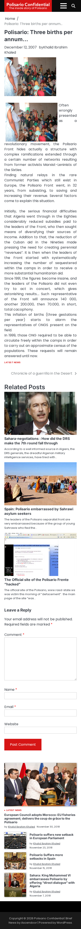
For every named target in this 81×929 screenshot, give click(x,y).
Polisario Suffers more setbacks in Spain (46, 856)
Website (11, 724)
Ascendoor (29, 922)
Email (10, 706)
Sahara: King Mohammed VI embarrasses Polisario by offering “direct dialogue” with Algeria (52, 880)
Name (10, 689)
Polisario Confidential (28, 4)
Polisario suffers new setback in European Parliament (51, 836)
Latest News (12, 362)
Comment (14, 634)
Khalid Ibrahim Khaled (21, 826)
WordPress (64, 922)
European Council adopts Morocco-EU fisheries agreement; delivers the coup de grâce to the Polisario (39, 818)
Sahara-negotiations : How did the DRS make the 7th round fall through (37, 440)
